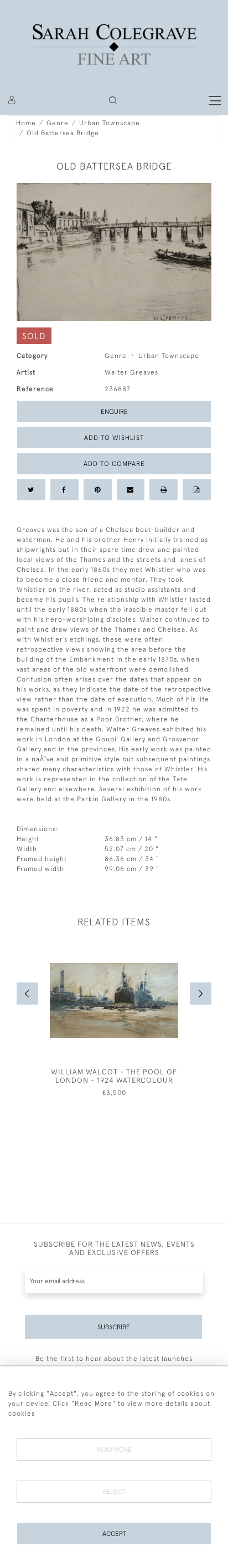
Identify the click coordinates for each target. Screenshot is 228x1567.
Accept (114, 1534)
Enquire (114, 412)
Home (26, 123)
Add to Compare (114, 464)
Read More (114, 1449)
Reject (114, 1492)
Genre (57, 123)
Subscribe (113, 1327)
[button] (113, 100)
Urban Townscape (109, 123)
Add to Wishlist (114, 438)
